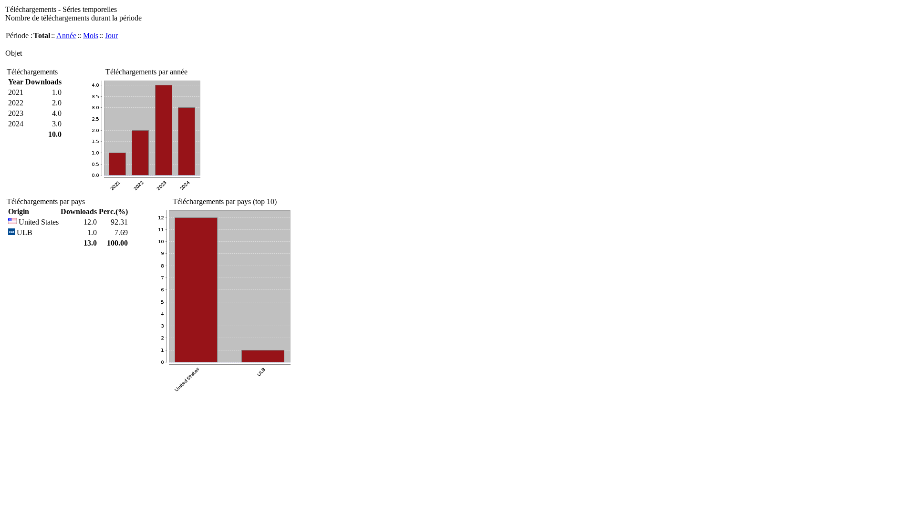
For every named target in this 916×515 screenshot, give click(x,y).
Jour (111, 35)
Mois (90, 35)
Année (66, 35)
